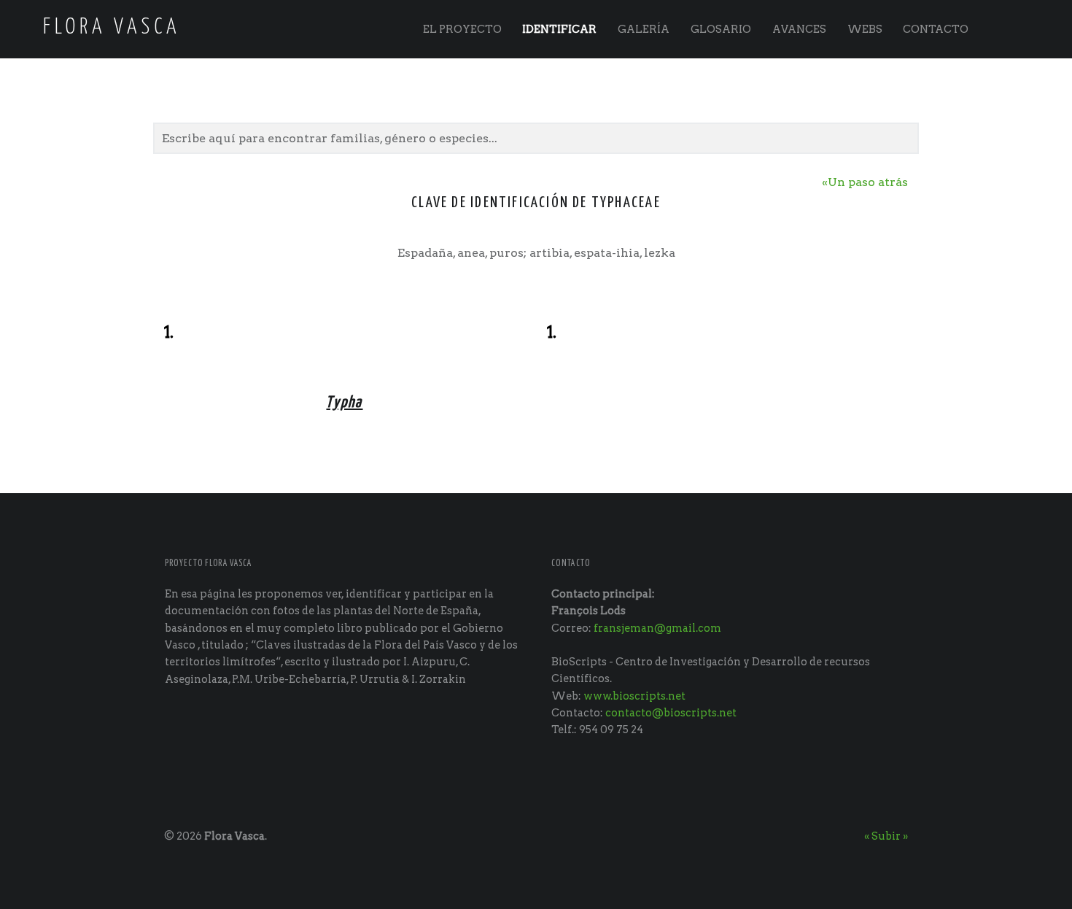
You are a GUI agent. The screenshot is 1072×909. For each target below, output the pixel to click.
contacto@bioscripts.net (671, 712)
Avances (799, 29)
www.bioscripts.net (634, 696)
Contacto (935, 29)
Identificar (559, 29)
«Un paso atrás (865, 182)
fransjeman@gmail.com (657, 628)
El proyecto (462, 29)
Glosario (721, 29)
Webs (864, 29)
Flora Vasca (234, 836)
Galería (643, 29)
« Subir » (886, 836)
